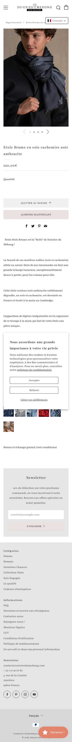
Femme (7, 556)
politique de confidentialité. (34, 370)
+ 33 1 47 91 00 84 (13, 670)
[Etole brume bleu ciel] (32, 411)
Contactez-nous (13, 616)
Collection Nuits (13, 572)
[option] (36, 78)
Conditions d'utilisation (18, 638)
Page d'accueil (14, 22)
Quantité (9, 179)
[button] (30, 132)
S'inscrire (34, 526)
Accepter (34, 380)
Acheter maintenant (36, 214)
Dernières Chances (15, 567)
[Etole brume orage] (55, 411)
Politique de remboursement (21, 644)
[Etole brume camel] (8, 426)
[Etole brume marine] (8, 411)
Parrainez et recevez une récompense (26, 611)
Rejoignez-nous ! (14, 622)
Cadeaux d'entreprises (17, 589)
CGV (6, 633)
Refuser (34, 390)
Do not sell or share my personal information (31, 649)
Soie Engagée (11, 578)
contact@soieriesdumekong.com (24, 665)
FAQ (5, 605)
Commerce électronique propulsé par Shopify (36, 733)
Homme (8, 561)
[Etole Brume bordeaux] (44, 411)
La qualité (9, 583)
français (34, 715)
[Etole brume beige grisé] (20, 411)
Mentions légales (14, 627)
